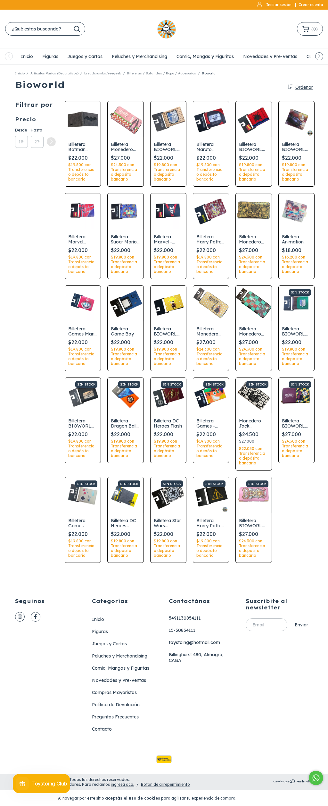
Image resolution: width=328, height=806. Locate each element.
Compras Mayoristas (114, 692)
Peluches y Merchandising (139, 56)
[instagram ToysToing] (20, 617)
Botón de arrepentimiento (165, 784)
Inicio (27, 56)
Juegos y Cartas (85, 56)
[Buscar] (76, 29)
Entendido (256, 797)
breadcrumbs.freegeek (102, 73)
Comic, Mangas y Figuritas (205, 56)
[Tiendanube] (293, 782)
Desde (21, 130)
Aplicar (51, 142)
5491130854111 (185, 618)
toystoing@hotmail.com (194, 642)
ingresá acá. (122, 784)
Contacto (102, 729)
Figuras (50, 56)
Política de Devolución (116, 705)
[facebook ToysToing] (35, 617)
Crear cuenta (311, 4)
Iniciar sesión (278, 4)
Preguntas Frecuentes (115, 717)
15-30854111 (182, 630)
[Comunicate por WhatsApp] (316, 778)
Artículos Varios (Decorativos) (54, 73)
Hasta (36, 130)
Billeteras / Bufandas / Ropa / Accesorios (161, 73)
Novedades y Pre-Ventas (270, 56)
